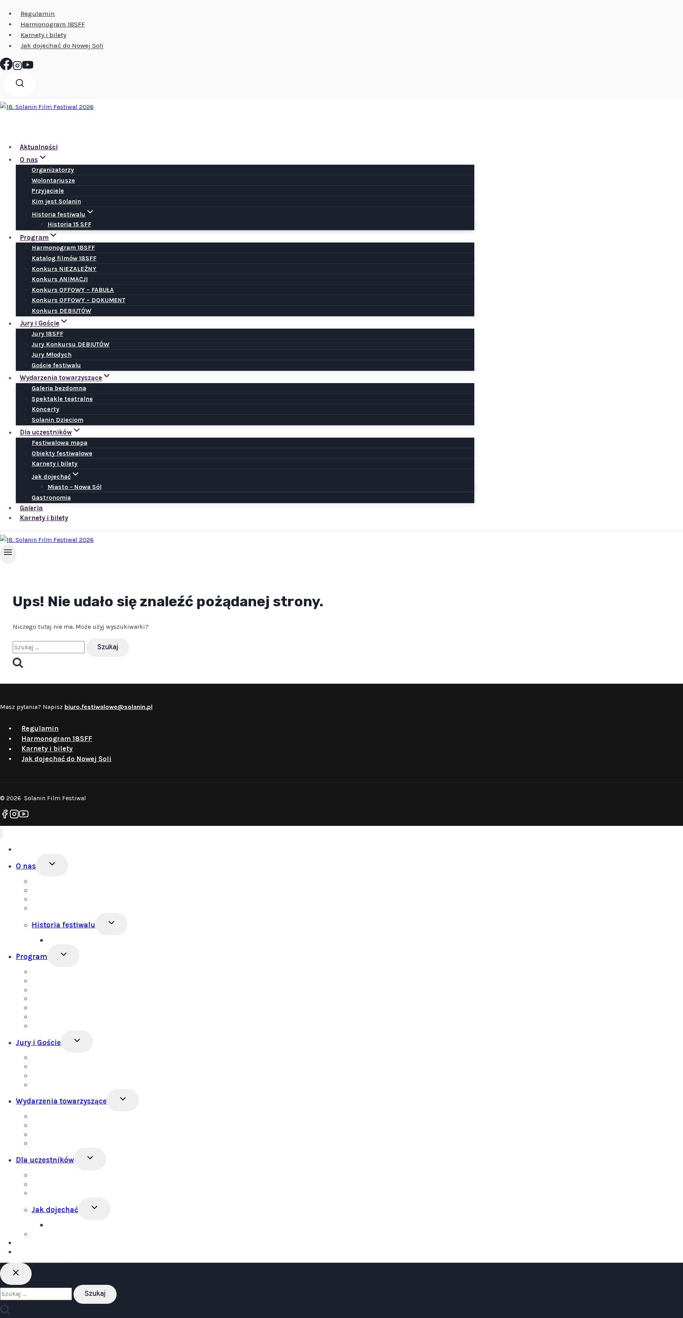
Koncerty (45, 409)
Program (31, 956)
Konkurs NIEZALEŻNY (64, 269)
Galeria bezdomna (59, 388)
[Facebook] (6, 68)
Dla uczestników (45, 1160)
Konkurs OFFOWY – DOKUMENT (78, 300)
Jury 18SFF (47, 333)
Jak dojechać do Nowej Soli (62, 46)
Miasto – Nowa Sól (74, 487)
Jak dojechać (55, 1209)
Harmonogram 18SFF (53, 24)
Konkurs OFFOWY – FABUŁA (73, 289)
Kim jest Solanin (56, 201)
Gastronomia (51, 497)
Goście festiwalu (56, 365)
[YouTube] (27, 68)
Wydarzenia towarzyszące (61, 1101)
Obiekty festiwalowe (62, 453)
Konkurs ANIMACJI (60, 279)
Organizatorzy (53, 169)
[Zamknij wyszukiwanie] (16, 1274)
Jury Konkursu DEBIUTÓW (70, 344)
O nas (26, 866)
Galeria (31, 508)
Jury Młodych (52, 354)
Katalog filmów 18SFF (64, 258)
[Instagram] (17, 68)
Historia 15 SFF (69, 224)
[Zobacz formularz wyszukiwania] (20, 84)
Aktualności (39, 147)
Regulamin (38, 13)
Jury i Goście (38, 1042)
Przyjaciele (48, 190)
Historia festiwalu (63, 925)
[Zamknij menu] (1, 833)
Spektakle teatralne (62, 398)
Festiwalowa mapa (59, 442)
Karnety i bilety (43, 35)
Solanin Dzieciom (57, 419)
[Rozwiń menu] (8, 554)
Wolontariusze (53, 180)
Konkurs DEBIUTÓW (61, 310)
